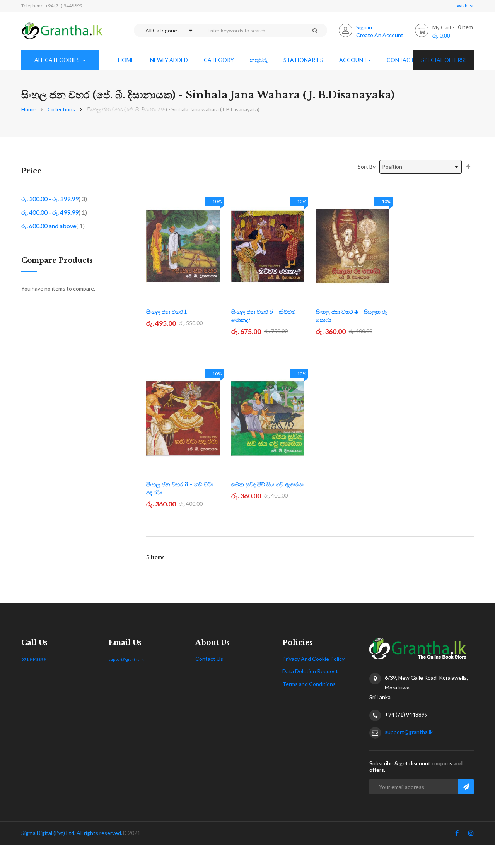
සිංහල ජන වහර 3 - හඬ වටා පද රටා (179, 488)
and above (53, 225)
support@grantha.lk (126, 659)
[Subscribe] (466, 786)
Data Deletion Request (310, 671)
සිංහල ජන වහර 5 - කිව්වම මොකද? (263, 315)
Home (28, 109)
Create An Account (379, 35)
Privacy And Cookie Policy (313, 658)
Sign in (364, 27)
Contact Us (209, 658)
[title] (457, 834)
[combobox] (251, 30)
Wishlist (465, 6)
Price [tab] (31, 171)
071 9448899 (34, 659)
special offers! (443, 59)
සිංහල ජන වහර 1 (166, 311)
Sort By (367, 166)
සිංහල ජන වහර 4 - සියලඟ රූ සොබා (351, 315)
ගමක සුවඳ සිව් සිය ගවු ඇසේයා (267, 484)
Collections (61, 109)
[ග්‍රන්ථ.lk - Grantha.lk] (62, 31)
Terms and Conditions (309, 684)
